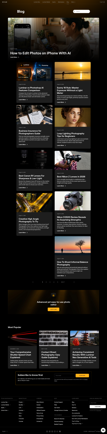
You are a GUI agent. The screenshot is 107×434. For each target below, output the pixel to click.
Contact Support (58, 402)
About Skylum (40, 402)
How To (74, 404)
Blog (73, 402)
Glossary (74, 407)
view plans (53, 309)
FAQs (55, 404)
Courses (21, 421)
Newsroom (74, 410)
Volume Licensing (58, 421)
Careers (39, 404)
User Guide (57, 407)
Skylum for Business (59, 418)
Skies (20, 415)
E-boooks (21, 418)
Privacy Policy (40, 415)
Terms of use (40, 413)
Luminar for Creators (77, 415)
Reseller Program (58, 424)
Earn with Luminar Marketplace (80, 418)
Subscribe (82, 375)
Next (63, 282)
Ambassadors (40, 407)
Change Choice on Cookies (61, 410)
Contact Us (39, 421)
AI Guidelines (40, 418)
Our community (76, 413)
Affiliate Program (41, 410)
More (72, 2)
